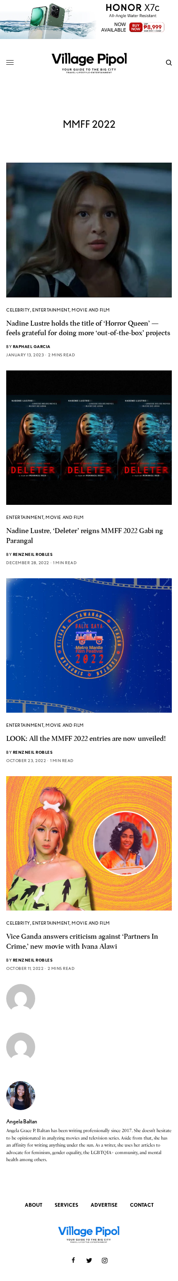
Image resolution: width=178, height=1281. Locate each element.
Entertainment (51, 310)
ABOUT (33, 1205)
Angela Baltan (21, 1121)
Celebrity (18, 310)
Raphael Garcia (32, 346)
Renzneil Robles (33, 554)
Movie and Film (91, 310)
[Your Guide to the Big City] (89, 62)
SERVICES (66, 1205)
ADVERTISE (104, 1205)
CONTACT (142, 1205)
